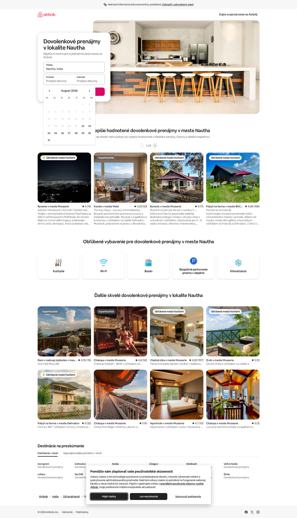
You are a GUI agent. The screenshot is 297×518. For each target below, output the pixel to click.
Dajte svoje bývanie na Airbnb (238, 14)
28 (76, 133)
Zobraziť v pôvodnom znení (177, 4)
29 (82, 133)
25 (55, 133)
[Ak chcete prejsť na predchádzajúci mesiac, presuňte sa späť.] (49, 91)
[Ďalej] (155, 145)
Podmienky (82, 512)
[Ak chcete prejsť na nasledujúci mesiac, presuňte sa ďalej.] (89, 91)
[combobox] (74, 69)
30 (89, 133)
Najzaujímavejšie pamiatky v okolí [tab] (82, 453)
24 (49, 133)
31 (49, 140)
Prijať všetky (109, 496)
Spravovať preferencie (188, 496)
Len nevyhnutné (148, 496)
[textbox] (58, 81)
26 (62, 133)
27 (69, 133)
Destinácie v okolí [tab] (48, 453)
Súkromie (67, 512)
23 (89, 126)
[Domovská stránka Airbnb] (46, 14)
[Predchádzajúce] (142, 145)
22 (82, 126)
